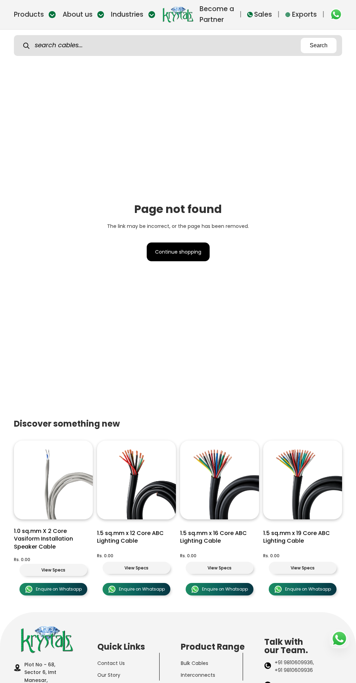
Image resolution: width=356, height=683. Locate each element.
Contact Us (111, 663)
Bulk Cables (194, 663)
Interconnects (198, 675)
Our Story (108, 675)
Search (318, 45)
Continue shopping (178, 251)
